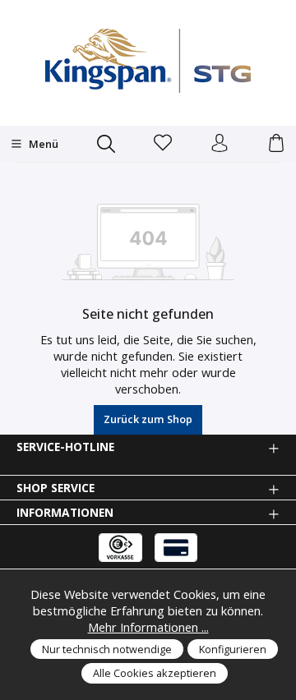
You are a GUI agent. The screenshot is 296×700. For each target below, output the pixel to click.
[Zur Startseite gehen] (148, 61)
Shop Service (55, 488)
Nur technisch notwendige (107, 649)
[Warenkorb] (276, 144)
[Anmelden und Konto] (219, 144)
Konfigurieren (232, 649)
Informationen (64, 512)
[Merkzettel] (163, 144)
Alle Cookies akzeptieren (154, 672)
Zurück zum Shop (148, 419)
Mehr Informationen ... (148, 627)
